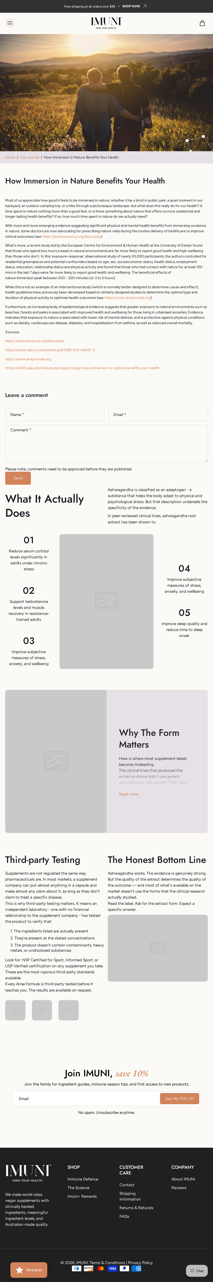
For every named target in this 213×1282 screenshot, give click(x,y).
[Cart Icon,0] (202, 23)
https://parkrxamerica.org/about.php (71, 236)
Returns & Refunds (136, 1207)
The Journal (29, 157)
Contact (126, 1184)
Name (17, 414)
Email (120, 414)
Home (10, 157)
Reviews (178, 1187)
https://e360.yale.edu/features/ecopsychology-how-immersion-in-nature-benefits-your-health (82, 368)
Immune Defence (83, 1179)
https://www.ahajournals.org (127, 297)
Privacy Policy (140, 1262)
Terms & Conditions (107, 1262)
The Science (78, 1187)
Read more (128, 794)
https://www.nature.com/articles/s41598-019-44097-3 (50, 350)
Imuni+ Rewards (82, 1196)
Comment (20, 430)
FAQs (124, 1216)
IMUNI (82, 1262)
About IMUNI (183, 1179)
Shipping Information (130, 1196)
